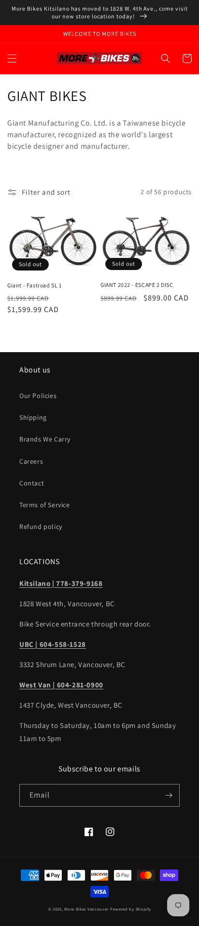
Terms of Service (44, 504)
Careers (31, 461)
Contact (31, 483)
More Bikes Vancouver (86, 909)
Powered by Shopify (130, 909)
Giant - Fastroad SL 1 (34, 285)
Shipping (33, 417)
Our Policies (38, 395)
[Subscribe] (168, 795)
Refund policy (40, 526)
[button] (12, 58)
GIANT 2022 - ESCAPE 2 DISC (136, 284)
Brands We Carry (45, 439)
